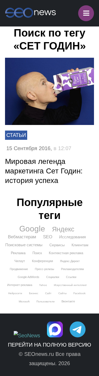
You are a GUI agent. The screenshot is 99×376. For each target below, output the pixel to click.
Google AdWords (28, 277)
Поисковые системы (24, 245)
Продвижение (19, 269)
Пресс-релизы (44, 269)
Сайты (62, 293)
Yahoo (43, 285)
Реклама (18, 253)
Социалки (52, 277)
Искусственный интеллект (70, 285)
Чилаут (19, 261)
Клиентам (80, 245)
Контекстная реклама (66, 253)
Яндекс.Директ (70, 261)
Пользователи (45, 301)
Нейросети (15, 293)
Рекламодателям (72, 269)
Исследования (72, 237)
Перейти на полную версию (49, 345)
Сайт (48, 293)
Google (32, 229)
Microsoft (24, 301)
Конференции (42, 261)
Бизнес (33, 293)
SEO (47, 236)
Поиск (37, 253)
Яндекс (63, 229)
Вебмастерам (22, 236)
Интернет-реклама (19, 285)
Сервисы (57, 245)
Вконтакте (68, 301)
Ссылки (71, 277)
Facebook (79, 293)
